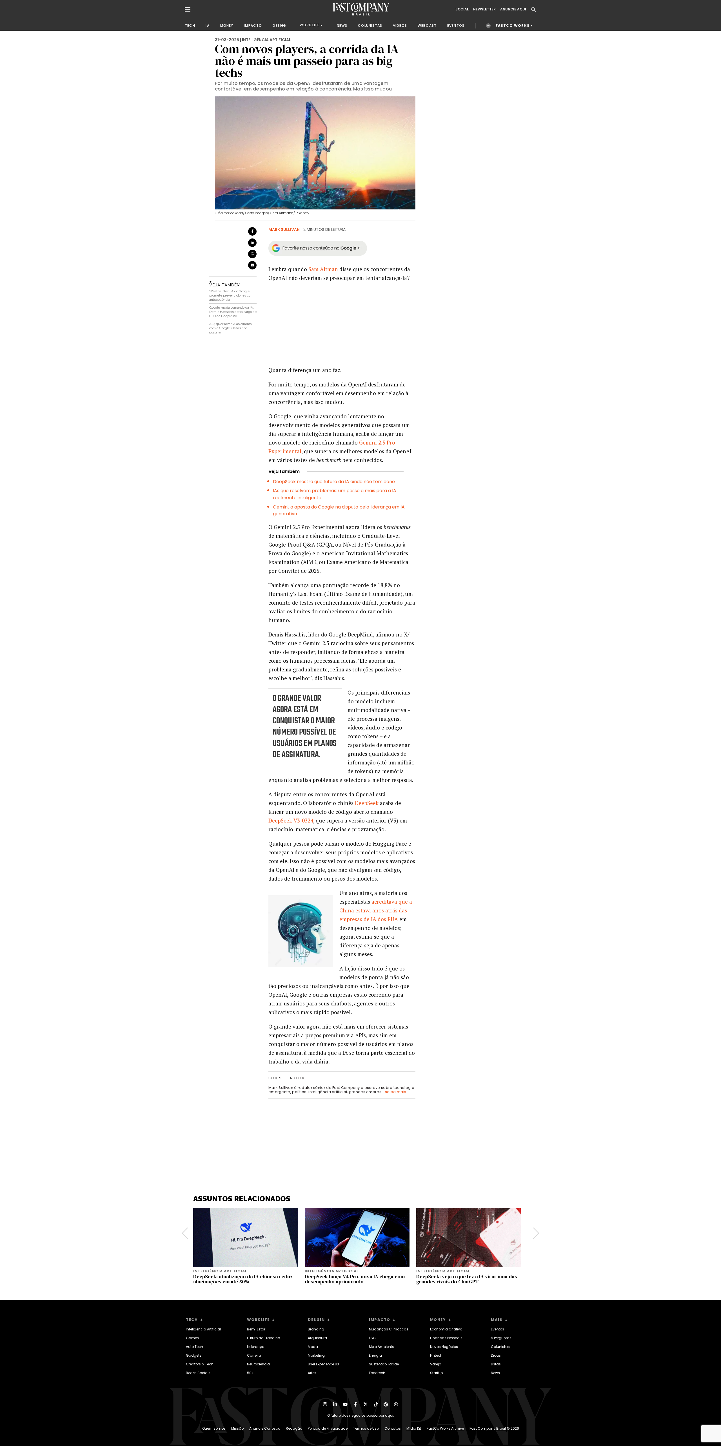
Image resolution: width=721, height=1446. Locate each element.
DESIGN (280, 25)
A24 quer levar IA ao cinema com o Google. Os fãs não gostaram (230, 328)
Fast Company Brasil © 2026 (494, 1428)
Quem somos (214, 1428)
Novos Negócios (444, 1347)
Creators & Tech (199, 1364)
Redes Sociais (198, 1373)
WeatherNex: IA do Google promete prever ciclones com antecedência (231, 295)
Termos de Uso (366, 1428)
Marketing (316, 1355)
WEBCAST (427, 25)
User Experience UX (323, 1364)
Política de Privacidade (328, 1428)
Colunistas (500, 1347)
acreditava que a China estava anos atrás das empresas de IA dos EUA (375, 910)
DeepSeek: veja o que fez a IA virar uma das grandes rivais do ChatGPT (466, 1279)
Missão (237, 1428)
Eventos (497, 1329)
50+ (250, 1373)
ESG (372, 1338)
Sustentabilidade (384, 1364)
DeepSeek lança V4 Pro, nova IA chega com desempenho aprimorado (355, 1279)
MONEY (226, 25)
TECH (190, 25)
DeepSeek (367, 802)
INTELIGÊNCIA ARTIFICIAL (266, 40)
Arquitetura (317, 1338)
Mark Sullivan (284, 229)
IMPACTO (253, 25)
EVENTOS (455, 25)
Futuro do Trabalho (263, 1338)
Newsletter (484, 9)
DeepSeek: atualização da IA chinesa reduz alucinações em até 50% (243, 1279)
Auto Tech (194, 1347)
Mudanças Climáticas (388, 1329)
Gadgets (193, 1355)
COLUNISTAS (370, 25)
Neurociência (258, 1364)
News (495, 1373)
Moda (313, 1347)
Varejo (435, 1364)
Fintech (436, 1355)
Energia (375, 1355)
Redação (294, 1428)
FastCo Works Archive (445, 1428)
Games (192, 1338)
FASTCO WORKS (512, 25)
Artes (312, 1373)
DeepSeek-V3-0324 (290, 820)
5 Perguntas (501, 1338)
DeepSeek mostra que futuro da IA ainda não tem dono (334, 481)
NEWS (342, 25)
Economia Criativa (446, 1329)
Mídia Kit (413, 1428)
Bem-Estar (256, 1329)
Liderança (255, 1347)
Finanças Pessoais (446, 1338)
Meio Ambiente (381, 1347)
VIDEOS (400, 25)
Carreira (254, 1355)
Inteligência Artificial (203, 1329)
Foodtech (377, 1373)
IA (207, 25)
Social (462, 9)
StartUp (436, 1373)
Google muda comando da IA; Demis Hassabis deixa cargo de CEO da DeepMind (233, 312)
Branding (316, 1329)
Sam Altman (323, 269)
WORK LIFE (309, 25)
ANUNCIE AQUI (513, 9)
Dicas (496, 1355)
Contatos (392, 1428)
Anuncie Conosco (264, 1428)
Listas (496, 1364)
